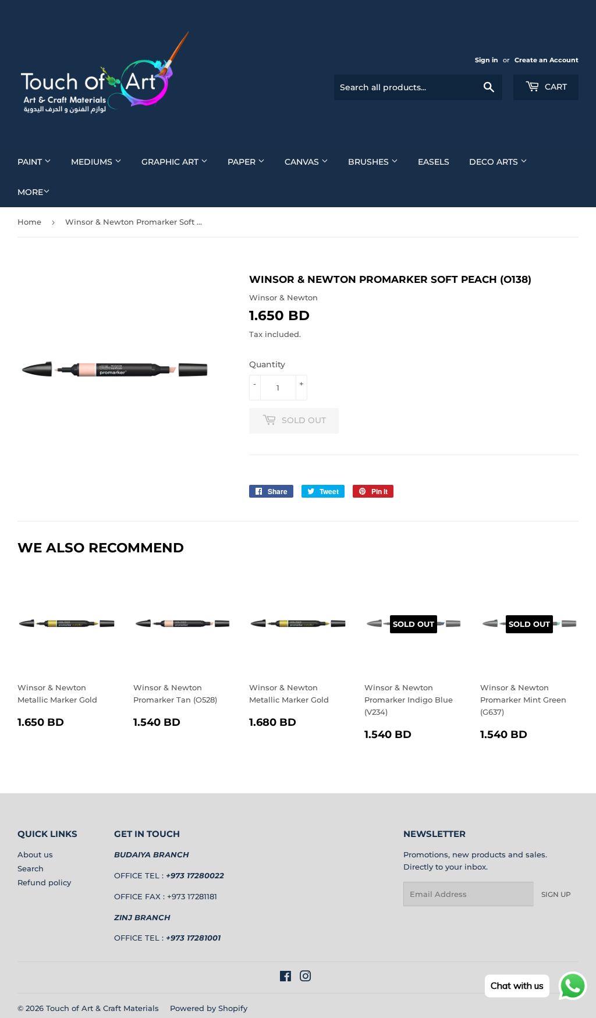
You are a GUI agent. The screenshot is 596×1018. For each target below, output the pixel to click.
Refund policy (44, 882)
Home (29, 221)
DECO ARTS (494, 162)
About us (35, 854)
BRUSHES (369, 162)
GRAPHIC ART (171, 162)
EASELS (433, 162)
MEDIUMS (93, 162)
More (30, 192)
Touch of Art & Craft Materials (102, 1008)
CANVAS (303, 162)
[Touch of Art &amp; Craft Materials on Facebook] (285, 977)
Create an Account (547, 60)
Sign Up (556, 894)
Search (30, 868)
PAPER (243, 162)
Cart (554, 86)
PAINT (30, 162)
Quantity (267, 364)
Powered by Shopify (208, 1008)
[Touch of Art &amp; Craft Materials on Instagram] (305, 977)
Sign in (486, 60)
